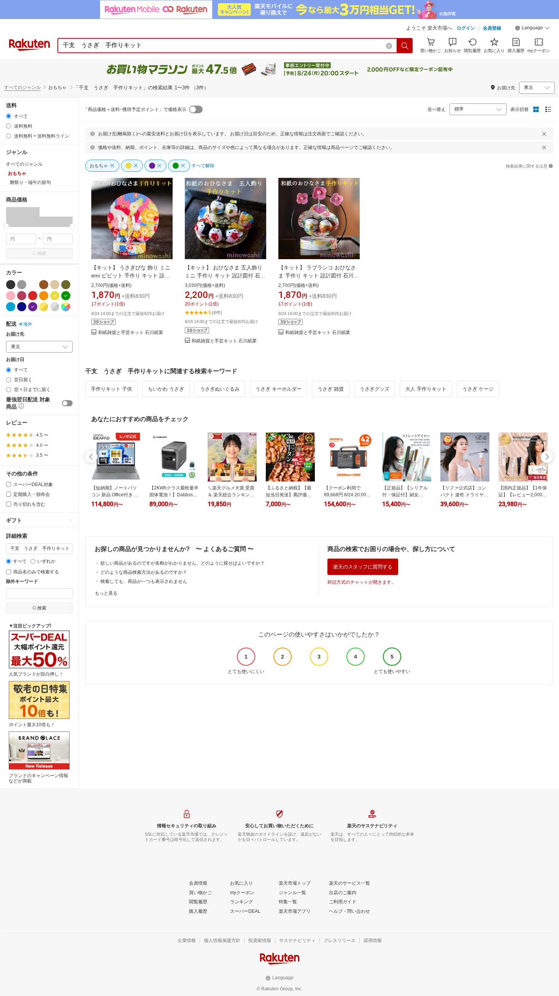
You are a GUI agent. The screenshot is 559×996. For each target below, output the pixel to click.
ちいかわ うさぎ (166, 389)
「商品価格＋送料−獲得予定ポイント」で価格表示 (134, 109)
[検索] (405, 45)
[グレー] (21, 284)
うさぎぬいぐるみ (220, 389)
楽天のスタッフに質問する (362, 567)
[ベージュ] (54, 284)
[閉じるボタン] (544, 134)
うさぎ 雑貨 (331, 389)
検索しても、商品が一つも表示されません (143, 581)
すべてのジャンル (22, 87)
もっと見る (106, 593)
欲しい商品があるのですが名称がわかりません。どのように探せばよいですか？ (182, 563)
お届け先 (15, 334)
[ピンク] (10, 295)
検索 (41, 253)
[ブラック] (10, 284)
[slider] (6, 226)
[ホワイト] (32, 284)
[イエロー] (54, 295)
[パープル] (32, 306)
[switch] (67, 403)
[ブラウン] (43, 284)
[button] (532, 29)
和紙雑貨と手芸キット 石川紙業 (130, 332)
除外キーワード (22, 581)
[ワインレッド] (21, 295)
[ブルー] (10, 306)
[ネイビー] (21, 306)
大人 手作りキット (425, 389)
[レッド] (32, 295)
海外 (27, 324)
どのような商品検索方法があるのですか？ (143, 572)
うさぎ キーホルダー (279, 389)
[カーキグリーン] (65, 284)
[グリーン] (65, 295)
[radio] (8, 116)
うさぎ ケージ (478, 389)
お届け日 (15, 359)
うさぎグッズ (374, 389)
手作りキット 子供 (111, 389)
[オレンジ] (43, 295)
